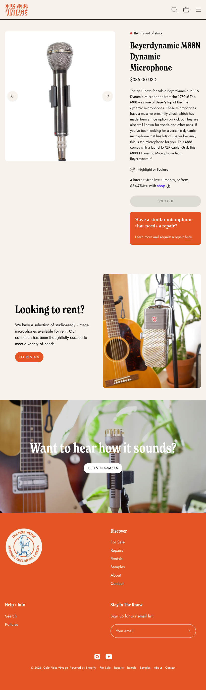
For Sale (118, 542)
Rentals (116, 558)
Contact (117, 583)
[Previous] (13, 96)
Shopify (90, 667)
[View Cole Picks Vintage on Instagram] (97, 656)
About (116, 575)
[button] (173, 9)
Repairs (117, 550)
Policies (11, 624)
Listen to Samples (103, 468)
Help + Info (15, 605)
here (188, 236)
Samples (118, 567)
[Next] (107, 96)
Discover (119, 531)
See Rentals (29, 357)
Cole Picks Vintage (55, 667)
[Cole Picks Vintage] (16, 10)
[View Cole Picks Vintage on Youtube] (109, 656)
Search (11, 616)
